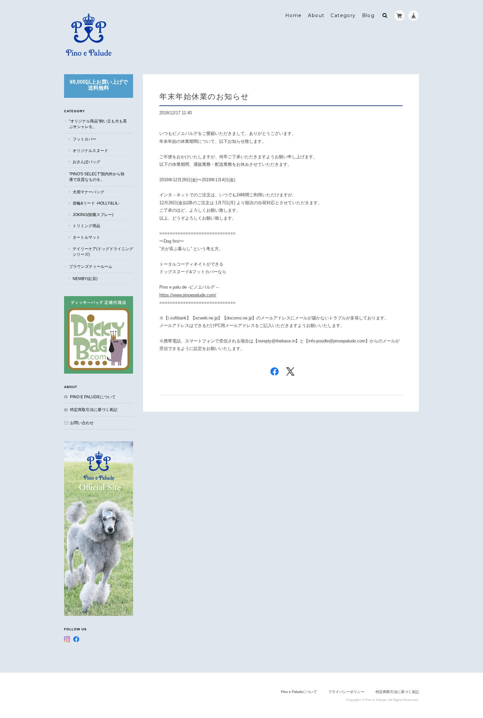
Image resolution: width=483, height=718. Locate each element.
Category (343, 15)
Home (293, 15)
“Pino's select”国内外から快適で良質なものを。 (97, 177)
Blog (368, 15)
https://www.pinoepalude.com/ (187, 295)
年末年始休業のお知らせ (204, 96)
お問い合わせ (82, 423)
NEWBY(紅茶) (85, 278)
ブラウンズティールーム (90, 266)
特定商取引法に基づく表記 (93, 409)
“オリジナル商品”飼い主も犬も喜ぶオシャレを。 (98, 124)
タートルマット (86, 237)
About (316, 15)
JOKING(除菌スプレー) (93, 214)
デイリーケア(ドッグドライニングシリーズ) (103, 252)
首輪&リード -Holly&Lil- (96, 203)
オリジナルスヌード (90, 150)
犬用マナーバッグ (88, 192)
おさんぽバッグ (86, 162)
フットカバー (84, 139)
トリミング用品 (86, 226)
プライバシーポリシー (346, 692)
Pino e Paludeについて (93, 397)
